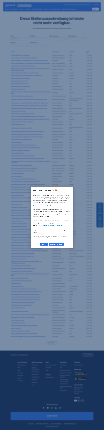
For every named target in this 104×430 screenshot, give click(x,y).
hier (48, 237)
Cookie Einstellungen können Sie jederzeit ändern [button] (45, 205)
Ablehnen (44, 244)
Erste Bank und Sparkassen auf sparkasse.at (51, 225)
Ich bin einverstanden (56, 244)
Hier (52, 197)
